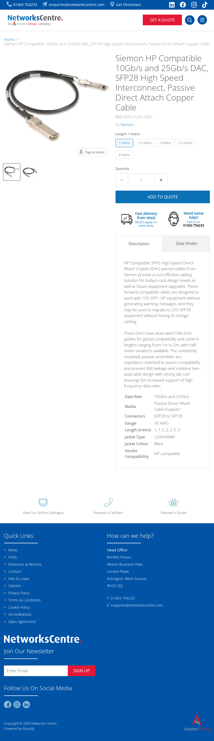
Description (139, 243)
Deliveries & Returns (24, 564)
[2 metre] (166, 148)
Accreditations (19, 614)
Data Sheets (186, 243)
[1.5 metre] (145, 148)
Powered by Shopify (19, 728)
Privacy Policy (18, 592)
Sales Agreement (21, 621)
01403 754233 (193, 225)
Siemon (127, 124)
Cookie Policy (18, 607)
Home (9, 39)
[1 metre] (125, 148)
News (12, 549)
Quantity (122, 169)
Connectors (135, 416)
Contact (14, 571)
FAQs (12, 557)
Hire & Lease (18, 578)
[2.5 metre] (186, 148)
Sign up (81, 671)
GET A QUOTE (162, 19)
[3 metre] (125, 160)
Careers (14, 585)
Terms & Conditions (24, 599)
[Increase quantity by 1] (161, 179)
